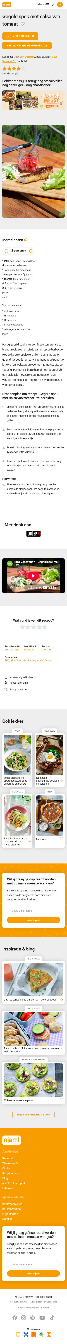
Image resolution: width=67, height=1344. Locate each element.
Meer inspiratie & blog (33, 1115)
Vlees (48, 660)
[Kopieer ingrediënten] (26, 240)
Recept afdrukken (19, 683)
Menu (41, 4)
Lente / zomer (36, 660)
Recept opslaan (18, 690)
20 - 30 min (11, 650)
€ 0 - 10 (46, 650)
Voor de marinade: (12, 305)
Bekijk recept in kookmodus (27, 46)
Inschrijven (33, 920)
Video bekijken (23, 36)
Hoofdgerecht (19, 660)
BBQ (7, 660)
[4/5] (14, 68)
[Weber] (33, 534)
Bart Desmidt (27, 57)
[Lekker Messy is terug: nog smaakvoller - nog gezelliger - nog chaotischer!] (33, 100)
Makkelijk (29, 650)
